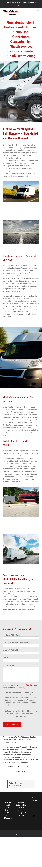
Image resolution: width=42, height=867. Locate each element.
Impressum (32, 833)
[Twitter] (34, 816)
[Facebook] (34, 808)
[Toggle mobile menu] (38, 11)
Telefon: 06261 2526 (13, 2)
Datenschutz (18, 835)
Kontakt (25, 833)
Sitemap (25, 835)
